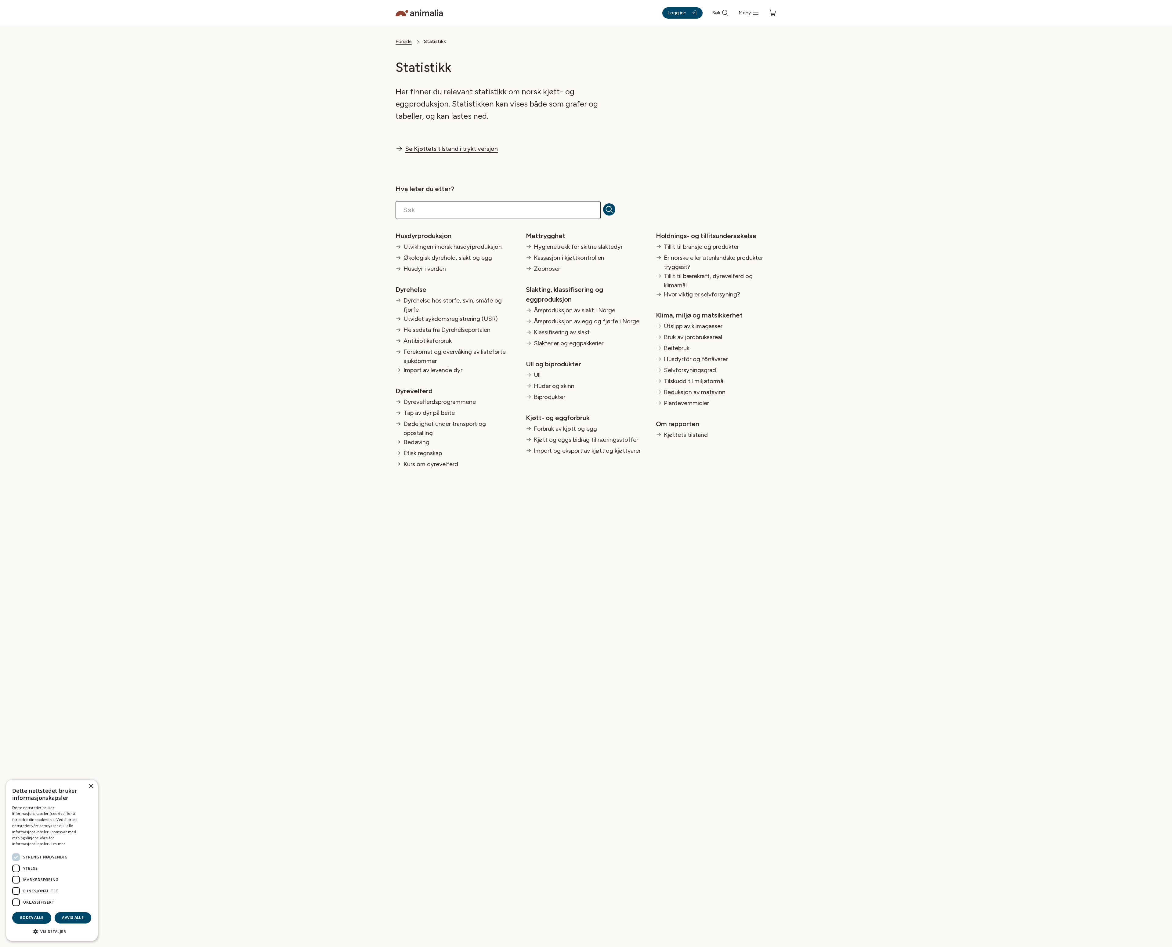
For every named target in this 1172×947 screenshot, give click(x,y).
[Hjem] (419, 12)
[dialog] (52, 860)
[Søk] (613, 209)
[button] (52, 931)
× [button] (91, 786)
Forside (404, 41)
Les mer (58, 843)
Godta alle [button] (32, 917)
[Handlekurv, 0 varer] (772, 12)
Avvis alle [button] (73, 917)
